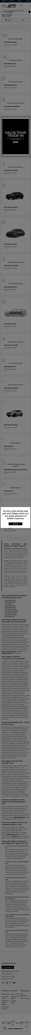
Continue (15, 524)
